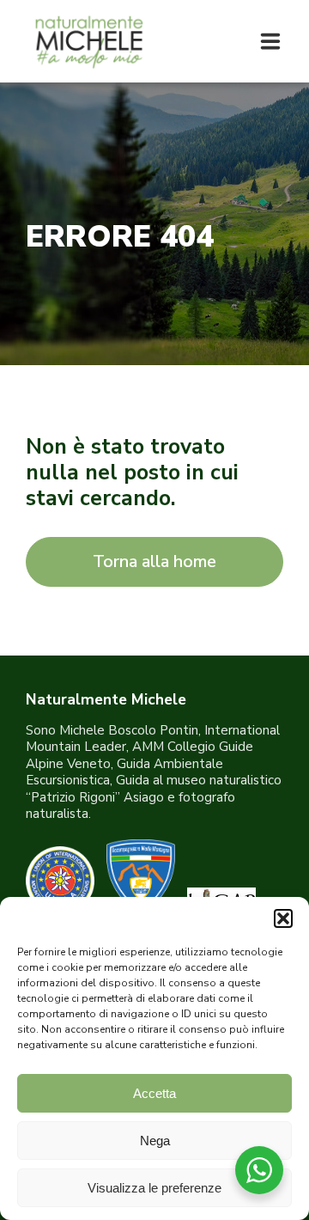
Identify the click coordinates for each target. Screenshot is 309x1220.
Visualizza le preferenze (154, 1187)
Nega (155, 1140)
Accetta (154, 1093)
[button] (283, 918)
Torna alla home (154, 561)
